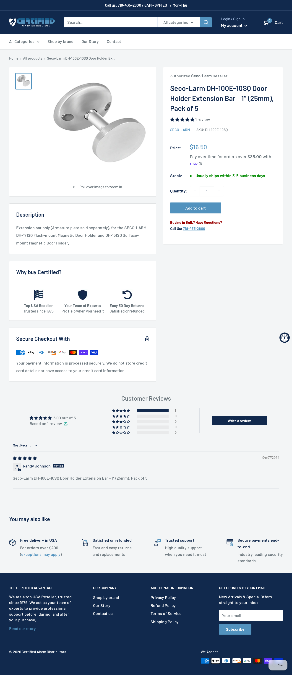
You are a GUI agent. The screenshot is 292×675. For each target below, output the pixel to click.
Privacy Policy (163, 597)
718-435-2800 (194, 228)
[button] (182, 119)
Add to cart (195, 207)
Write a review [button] (239, 420)
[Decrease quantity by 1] (195, 191)
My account (232, 25)
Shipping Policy (165, 621)
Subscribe (235, 629)
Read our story (22, 628)
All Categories (21, 41)
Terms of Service (166, 613)
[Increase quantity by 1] (219, 191)
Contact (114, 41)
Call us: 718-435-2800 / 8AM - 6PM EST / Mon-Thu (146, 5)
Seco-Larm (180, 129)
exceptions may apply (40, 554)
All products (32, 58)
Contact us (103, 613)
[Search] (206, 22)
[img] (25, 458)
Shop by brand (60, 41)
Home (13, 58)
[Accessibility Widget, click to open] (284, 337)
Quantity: (178, 190)
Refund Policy (163, 605)
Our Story (90, 41)
